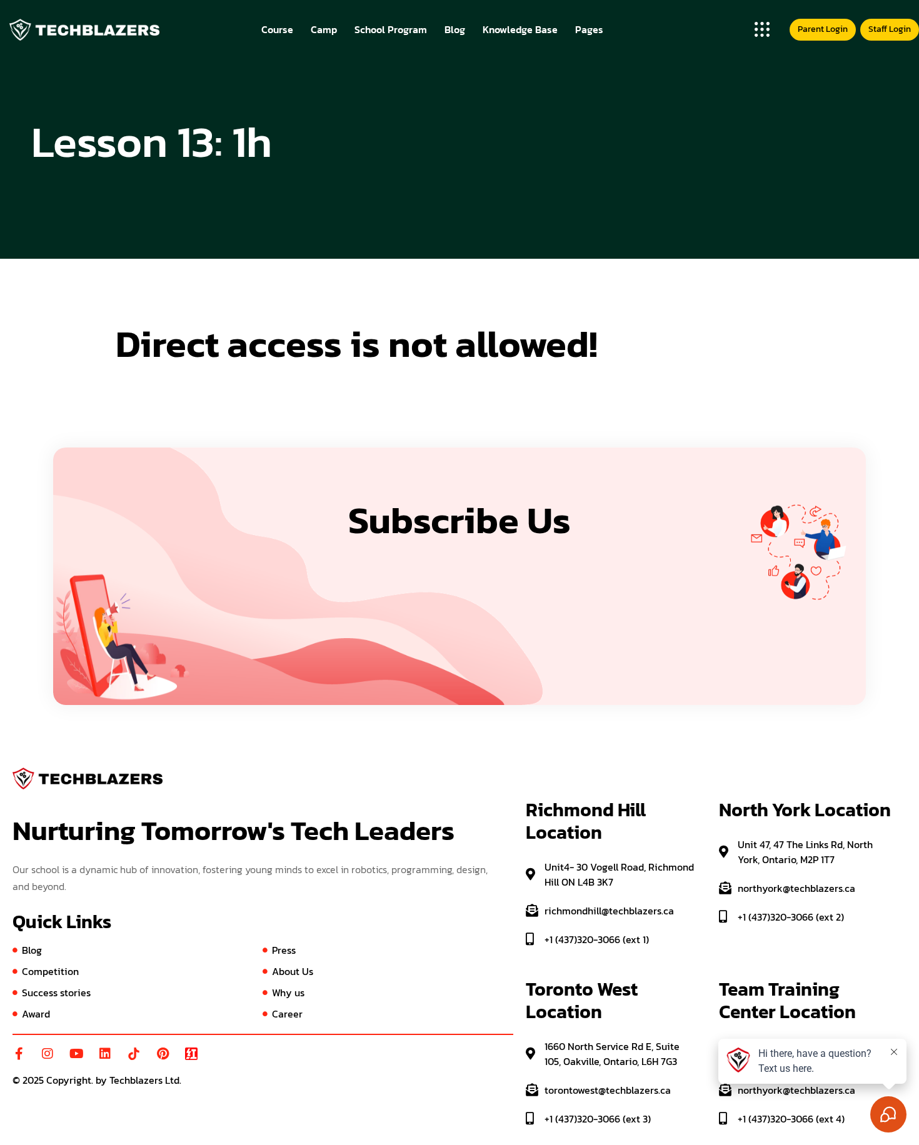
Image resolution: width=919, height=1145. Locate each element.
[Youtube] (76, 1054)
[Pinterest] (162, 1054)
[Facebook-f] (19, 1054)
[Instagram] (47, 1054)
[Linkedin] (105, 1054)
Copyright (68, 1080)
